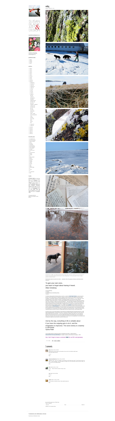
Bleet (39, 178)
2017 (30, 76)
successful (30, 154)
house (29, 185)
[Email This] (54, 340)
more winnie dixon (31, 145)
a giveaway (31, 117)
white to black (32, 118)
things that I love (36, 190)
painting (33, 187)
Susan (49, 340)
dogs (31, 184)
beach (39, 180)
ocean (29, 187)
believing (30, 153)
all (29, 168)
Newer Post (47, 404)
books (35, 181)
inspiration (30, 186)
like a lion (31, 108)
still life (33, 190)
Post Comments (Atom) (52, 406)
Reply (49, 355)
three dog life (33, 191)
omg (31, 187)
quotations (35, 188)
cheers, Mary (32, 103)
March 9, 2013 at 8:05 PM (54, 373)
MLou (39, 179)
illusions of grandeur (32, 141)
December (31, 82)
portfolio (30, 59)
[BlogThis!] (55, 340)
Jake (34, 179)
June (31, 90)
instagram (30, 60)
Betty (35, 178)
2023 (30, 72)
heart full (30, 158)
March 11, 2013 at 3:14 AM (55, 379)
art (37, 180)
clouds (39, 181)
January (31, 125)
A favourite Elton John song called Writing (53, 334)
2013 (30, 81)
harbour (37, 184)
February (31, 124)
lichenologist (32, 99)
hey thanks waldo (32, 101)
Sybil (49, 373)
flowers (33, 184)
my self (30, 142)
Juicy (35, 179)
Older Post (83, 404)
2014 (30, 80)
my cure (30, 169)
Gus (32, 179)
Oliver (30, 180)
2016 (30, 77)
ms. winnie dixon (31, 171)
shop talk (38, 189)
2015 (30, 78)
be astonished (31, 144)
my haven (31, 112)
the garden (30, 161)
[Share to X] (57, 340)
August (31, 87)
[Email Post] (52, 340)
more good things (31, 167)
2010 (30, 129)
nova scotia (38, 186)
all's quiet (30, 163)
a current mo (32, 96)
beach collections (31, 181)
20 (29, 170)
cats (36, 181)
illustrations (38, 185)
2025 (30, 69)
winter (30, 192)
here (67, 337)
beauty (30, 172)
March (31, 94)
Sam (33, 180)
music (33, 186)
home (39, 184)
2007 (30, 133)
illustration (33, 185)
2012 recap (30, 143)
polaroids (35, 187)
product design (31, 188)
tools (35, 191)
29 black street (32, 178)
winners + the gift (32, 113)
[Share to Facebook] (58, 340)
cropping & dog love (33, 100)
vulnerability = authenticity (34, 104)
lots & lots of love (31, 150)
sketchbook (30, 190)
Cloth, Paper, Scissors (73, 296)
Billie (37, 178)
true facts (31, 121)
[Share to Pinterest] (59, 340)
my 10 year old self (32, 152)
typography (38, 191)
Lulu (37, 179)
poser (31, 122)
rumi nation (31, 109)
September (31, 86)
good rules (31, 95)
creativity (36, 182)
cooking (33, 182)
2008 (30, 132)
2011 (30, 128)
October (31, 85)
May (31, 91)
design (29, 184)
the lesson (30, 160)
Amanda (50, 379)
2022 (30, 73)
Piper (31, 180)
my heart (30, 162)
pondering (38, 187)
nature (35, 186)
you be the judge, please (33, 114)
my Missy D (31, 159)
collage (30, 182)
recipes (34, 189)
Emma (29, 179)
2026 (30, 68)
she (29, 151)
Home (65, 404)
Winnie (35, 180)
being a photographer (32, 146)
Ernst (31, 179)
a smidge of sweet (32, 105)
